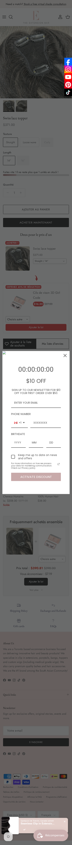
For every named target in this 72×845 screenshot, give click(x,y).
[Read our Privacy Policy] (58, 464)
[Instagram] (68, 69)
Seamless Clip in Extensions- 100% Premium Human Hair (38, 823)
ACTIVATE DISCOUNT (36, 477)
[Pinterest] (68, 85)
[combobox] (19, 423)
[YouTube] (68, 77)
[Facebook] (68, 61)
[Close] (65, 355)
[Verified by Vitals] (24, 829)
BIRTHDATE (18, 434)
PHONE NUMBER (21, 414)
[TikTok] (68, 92)
